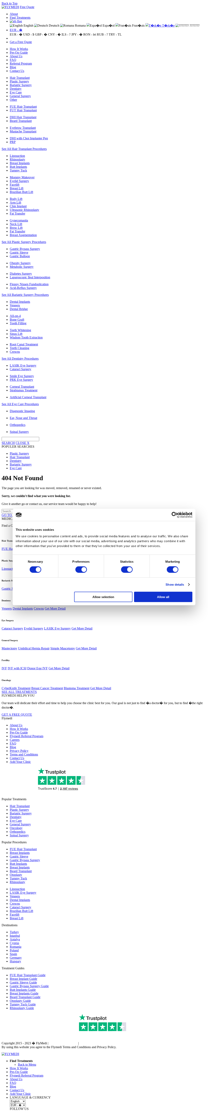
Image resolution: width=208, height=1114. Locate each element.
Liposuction (17, 155)
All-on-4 (15, 316)
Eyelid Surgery (19, 181)
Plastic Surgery (19, 81)
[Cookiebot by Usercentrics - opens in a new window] (174, 515)
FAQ (13, 60)
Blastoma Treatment (76, 688)
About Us (16, 56)
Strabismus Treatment (23, 390)
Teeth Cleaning (19, 348)
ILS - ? (66, 34)
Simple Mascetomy (62, 648)
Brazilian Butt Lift (21, 192)
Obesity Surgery (20, 263)
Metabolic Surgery (22, 266)
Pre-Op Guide (19, 52)
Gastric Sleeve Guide (23, 982)
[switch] (81, 569)
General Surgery (20, 96)
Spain (13, 954)
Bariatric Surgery (21, 85)
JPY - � (76, 34)
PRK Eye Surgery (21, 379)
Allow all (163, 596)
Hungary (15, 961)
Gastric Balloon (20, 256)
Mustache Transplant (23, 131)
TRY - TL (115, 34)
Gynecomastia (19, 220)
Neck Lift (16, 224)
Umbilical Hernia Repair (34, 648)
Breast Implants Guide (24, 993)
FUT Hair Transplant (23, 110)
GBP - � (41, 34)
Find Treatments (20, 17)
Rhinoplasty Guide (22, 1008)
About (14, 14)
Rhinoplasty (17, 159)
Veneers (15, 305)
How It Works (19, 49)
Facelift (14, 184)
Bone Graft (17, 319)
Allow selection (103, 596)
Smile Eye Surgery (22, 376)
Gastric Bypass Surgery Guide (29, 986)
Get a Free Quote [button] (21, 42)
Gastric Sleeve (19, 252)
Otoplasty (16, 874)
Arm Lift (15, 202)
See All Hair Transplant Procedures (24, 149)
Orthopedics (17, 425)
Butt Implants (18, 166)
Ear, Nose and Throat (23, 418)
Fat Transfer (17, 213)
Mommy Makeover (22, 177)
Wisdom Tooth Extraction (26, 337)
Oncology (16, 828)
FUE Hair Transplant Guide (28, 975)
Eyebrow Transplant (23, 127)
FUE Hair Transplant (23, 106)
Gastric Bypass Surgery (25, 249)
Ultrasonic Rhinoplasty (24, 210)
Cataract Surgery (20, 369)
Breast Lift (16, 188)
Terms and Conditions (24, 754)
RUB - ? (102, 34)
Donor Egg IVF (37, 668)
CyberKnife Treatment (16, 688)
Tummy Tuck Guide (23, 1004)
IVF (4, 668)
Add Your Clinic (20, 761)
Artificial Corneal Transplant (28, 397)
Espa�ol (108, 25)
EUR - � (16, 30)
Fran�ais (138, 25)
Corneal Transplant (22, 386)
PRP (13, 142)
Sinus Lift (16, 334)
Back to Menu (27, 1064)
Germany (16, 957)
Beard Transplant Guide (25, 997)
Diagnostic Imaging (22, 411)
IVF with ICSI (17, 668)
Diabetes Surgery (21, 273)
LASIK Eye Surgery (23, 365)
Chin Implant (18, 206)
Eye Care (16, 92)
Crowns (15, 351)
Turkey (14, 932)
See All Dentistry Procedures (20, 358)
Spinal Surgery (19, 431)
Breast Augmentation (23, 235)
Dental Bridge (19, 309)
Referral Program (21, 63)
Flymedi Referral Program (26, 736)
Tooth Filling (18, 323)
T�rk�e (168, 25)
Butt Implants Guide (23, 989)
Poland (14, 950)
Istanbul (15, 935)
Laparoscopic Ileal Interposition (30, 277)
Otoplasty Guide (20, 1000)
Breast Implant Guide (23, 978)
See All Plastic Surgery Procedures (24, 242)
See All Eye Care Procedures (20, 404)
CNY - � (54, 34)
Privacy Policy (19, 750)
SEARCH (8, 443)
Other (13, 99)
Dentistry (16, 88)
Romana (80, 25)
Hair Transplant (20, 77)
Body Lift (16, 199)
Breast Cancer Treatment (47, 688)
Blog (13, 67)
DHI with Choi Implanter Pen (29, 138)
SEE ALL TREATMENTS (19, 692)
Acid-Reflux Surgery (23, 288)
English (28, 25)
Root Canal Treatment (24, 344)
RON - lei (89, 34)
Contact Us (17, 71)
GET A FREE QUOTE (17, 714)
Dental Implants (20, 301)
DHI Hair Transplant (23, 117)
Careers (15, 740)
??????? (194, 25)
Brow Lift (16, 227)
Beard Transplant (21, 121)
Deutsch (53, 25)
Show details (175, 584)
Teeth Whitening (20, 330)
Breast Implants (20, 163)
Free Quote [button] (27, 7)
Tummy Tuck (18, 170)
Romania (15, 946)
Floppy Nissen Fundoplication (29, 284)
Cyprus (14, 943)
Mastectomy (9, 648)
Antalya (15, 939)
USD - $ (28, 34)
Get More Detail (55, 608)
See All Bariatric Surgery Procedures (25, 294)
